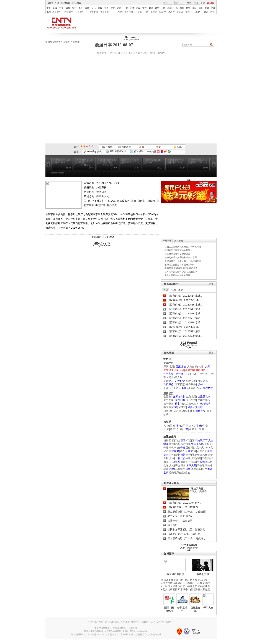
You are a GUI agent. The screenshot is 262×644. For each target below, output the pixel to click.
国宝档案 (180, 384)
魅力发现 (168, 400)
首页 (49, 8)
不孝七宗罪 (202, 574)
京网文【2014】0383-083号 (135, 631)
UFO (207, 447)
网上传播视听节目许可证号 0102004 (87, 634)
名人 (182, 451)
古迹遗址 (185, 472)
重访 (193, 388)
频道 (206, 12)
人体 (171, 458)
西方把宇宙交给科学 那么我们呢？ (181, 272)
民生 (183, 465)
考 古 (173, 429)
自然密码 (168, 410)
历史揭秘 (196, 458)
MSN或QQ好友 (94, 151)
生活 (188, 458)
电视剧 (154, 12)
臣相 (171, 440)
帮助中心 (170, 622)
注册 (196, 3)
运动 (188, 454)
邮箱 (207, 8)
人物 (201, 366)
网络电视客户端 (125, 12)
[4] (84, 146)
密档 (171, 444)
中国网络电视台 (62, 2)
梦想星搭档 (182, 609)
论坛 (194, 8)
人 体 (179, 429)
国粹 (194, 440)
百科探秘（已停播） (198, 373)
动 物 (205, 425)
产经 (132, 8)
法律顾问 (145, 622)
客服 (203, 2)
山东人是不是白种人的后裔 (177, 275)
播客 (188, 12)
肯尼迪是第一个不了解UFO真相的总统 (183, 261)
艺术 (119, 8)
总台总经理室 (157, 622)
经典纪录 (174, 472)
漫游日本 (77, 42)
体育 (68, 8)
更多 (211, 283)
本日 (165, 289)
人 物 (166, 425)
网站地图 (76, 2)
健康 (151, 8)
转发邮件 (138, 151)
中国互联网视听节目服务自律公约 (145, 634)
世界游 (167, 396)
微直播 (174, 580)
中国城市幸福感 (175, 574)
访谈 (201, 8)
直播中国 (93, 12)
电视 (49, 12)
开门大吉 (208, 607)
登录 (189, 3)
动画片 (171, 12)
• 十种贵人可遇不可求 (173, 586)
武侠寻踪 (202, 465)
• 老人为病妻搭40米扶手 (174, 589)
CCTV (197, 12)
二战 (177, 440)
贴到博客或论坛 (117, 151)
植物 (165, 440)
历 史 (173, 425)
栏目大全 (69, 12)
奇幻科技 (174, 447)
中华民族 (191, 384)
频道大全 (56, 12)
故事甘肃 (190, 410)
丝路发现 (191, 396)
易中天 (200, 447)
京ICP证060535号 (113, 631)
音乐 (93, 8)
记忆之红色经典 (190, 403)
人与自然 (192, 366)
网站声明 (135, 622)
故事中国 (168, 403)
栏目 (212, 12)
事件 (204, 469)
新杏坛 (182, 407)
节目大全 (79, 12)
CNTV (161, 53)
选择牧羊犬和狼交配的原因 (177, 254)
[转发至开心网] (158, 151)
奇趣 (165, 447)
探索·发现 (168, 366)
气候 (205, 454)
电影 (146, 12)
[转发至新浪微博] (165, 151)
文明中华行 (204, 400)
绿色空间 (191, 380)
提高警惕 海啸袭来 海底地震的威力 (181, 268)
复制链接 (96, 237)
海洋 (183, 461)
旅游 (144, 8)
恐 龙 (166, 429)
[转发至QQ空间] (169, 151)
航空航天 (207, 444)
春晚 (81, 8)
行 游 (198, 429)
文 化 (192, 425)
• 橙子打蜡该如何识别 (173, 583)
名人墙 (193, 580)
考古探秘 (186, 444)
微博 (182, 8)
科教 (100, 8)
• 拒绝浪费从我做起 (199, 589)
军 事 (185, 425)
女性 (171, 454)
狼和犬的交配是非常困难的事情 (179, 264)
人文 (171, 465)
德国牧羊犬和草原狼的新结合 (178, 250)
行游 (188, 440)
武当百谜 (179, 410)
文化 (113, 8)
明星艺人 (202, 451)
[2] (81, 146)
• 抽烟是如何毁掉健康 (198, 586)
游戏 (213, 8)
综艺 (74, 8)
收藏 (179, 146)
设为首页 (211, 2)
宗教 (204, 458)
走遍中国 (168, 380)
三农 (163, 8)
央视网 (50, 2)
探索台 (66, 42)
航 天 (204, 429)
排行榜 (108, 146)
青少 (106, 8)
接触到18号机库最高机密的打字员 (181, 257)
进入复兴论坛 (140, 53)
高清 (139, 12)
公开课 (180, 12)
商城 (169, 8)
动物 (177, 465)
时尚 (157, 8)
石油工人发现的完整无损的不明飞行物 (183, 247)
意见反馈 (126, 146)
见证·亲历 (168, 388)
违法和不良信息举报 (93, 631)
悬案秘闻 (196, 469)
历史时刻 (191, 447)
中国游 (167, 407)
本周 (173, 289)
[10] (92, 146)
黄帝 (177, 454)
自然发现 (180, 469)
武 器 (191, 429)
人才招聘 (124, 622)
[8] (89, 146)
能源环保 (197, 454)
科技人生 (177, 377)
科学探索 (191, 461)
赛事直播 (104, 12)
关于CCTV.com (112, 622)
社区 (176, 8)
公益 (126, 8)
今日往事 (191, 400)
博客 (188, 8)
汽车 (138, 8)
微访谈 (164, 580)
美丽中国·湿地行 (169, 609)
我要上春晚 (195, 609)
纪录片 (162, 12)
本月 (180, 289)
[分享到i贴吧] (162, 151)
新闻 (55, 8)
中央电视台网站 (95, 622)
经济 (61, 8)
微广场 (184, 580)
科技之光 (203, 380)
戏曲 (87, 8)
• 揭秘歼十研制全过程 (198, 583)
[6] (87, 146)
